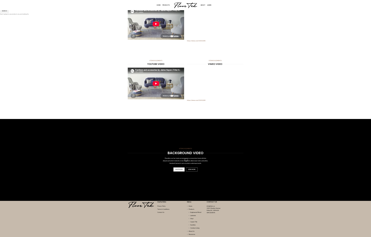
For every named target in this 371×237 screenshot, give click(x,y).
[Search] (128, 5)
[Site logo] (185, 5)
